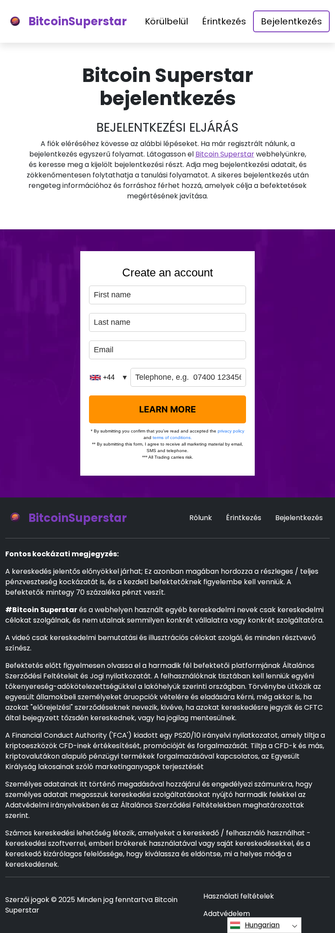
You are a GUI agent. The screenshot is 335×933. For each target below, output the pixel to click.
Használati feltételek (238, 896)
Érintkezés (224, 21)
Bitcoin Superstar (224, 154)
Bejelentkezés (291, 21)
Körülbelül (166, 21)
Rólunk (200, 518)
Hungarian (262, 925)
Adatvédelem (226, 914)
